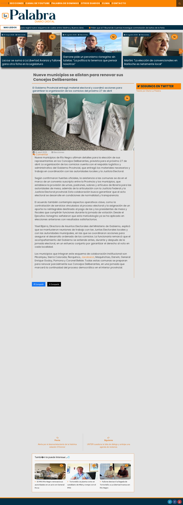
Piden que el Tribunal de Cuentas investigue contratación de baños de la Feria (115, 27)
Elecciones (58, 152)
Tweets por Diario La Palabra (148, 90)
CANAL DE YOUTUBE (38, 3)
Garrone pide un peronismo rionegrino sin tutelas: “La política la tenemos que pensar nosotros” (90, 60)
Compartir (39, 284)
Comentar (41, 154)
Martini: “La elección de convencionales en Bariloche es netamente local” (150, 62)
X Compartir (54, 284)
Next (181, 51)
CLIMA (106, 3)
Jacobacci (87, 257)
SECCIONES (17, 3)
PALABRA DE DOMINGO (66, 3)
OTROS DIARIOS (91, 3)
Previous (2, 51)
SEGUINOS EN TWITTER (157, 86)
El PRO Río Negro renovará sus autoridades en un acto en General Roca (49, 484)
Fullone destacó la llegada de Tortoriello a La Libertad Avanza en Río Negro (115, 484)
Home (5, 3)
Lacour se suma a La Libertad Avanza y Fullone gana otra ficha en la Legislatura (31, 62)
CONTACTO (119, 3)
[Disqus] (83, 324)
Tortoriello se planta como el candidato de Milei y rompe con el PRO (81, 484)
